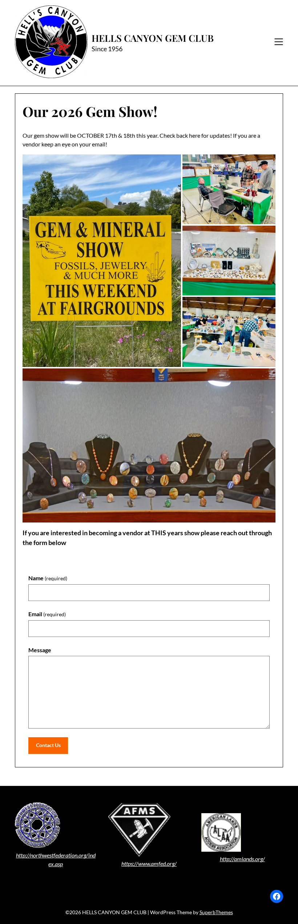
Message (39, 649)
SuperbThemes (216, 912)
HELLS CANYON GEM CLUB (153, 38)
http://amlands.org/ (242, 858)
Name (47, 577)
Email (47, 613)
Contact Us (48, 745)
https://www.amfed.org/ (149, 863)
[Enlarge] (161, 812)
